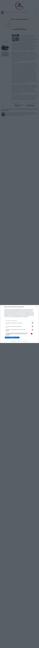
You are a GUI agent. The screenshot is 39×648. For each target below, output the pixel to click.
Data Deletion (14, 341)
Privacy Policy (25, 341)
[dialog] (19, 324)
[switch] (32, 323)
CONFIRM (12, 337)
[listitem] (19, 320)
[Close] (37, 307)
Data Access (19, 341)
